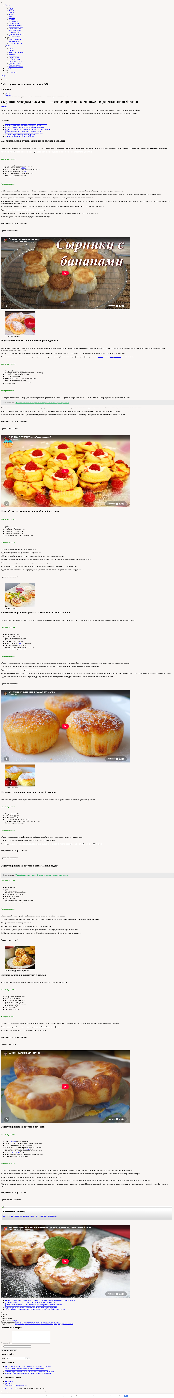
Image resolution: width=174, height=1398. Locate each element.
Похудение (8, 68)
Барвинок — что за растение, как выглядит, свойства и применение (28, 1373)
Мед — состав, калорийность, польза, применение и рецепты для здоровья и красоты (44, 1324)
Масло (11, 16)
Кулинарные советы (16, 67)
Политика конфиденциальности (16, 1385)
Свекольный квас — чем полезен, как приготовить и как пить (26, 1370)
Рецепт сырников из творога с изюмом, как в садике (23, 133)
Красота (7, 45)
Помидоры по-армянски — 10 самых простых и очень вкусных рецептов (30, 1302)
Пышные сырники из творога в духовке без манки (23, 131)
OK (126, 1395)
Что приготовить (15, 59)
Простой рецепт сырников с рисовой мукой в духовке (24, 127)
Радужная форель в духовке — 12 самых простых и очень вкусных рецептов (31, 1308)
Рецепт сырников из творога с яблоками (19, 136)
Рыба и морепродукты (16, 34)
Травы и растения (15, 39)
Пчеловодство (14, 23)
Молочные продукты (16, 27)
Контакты (8, 1383)
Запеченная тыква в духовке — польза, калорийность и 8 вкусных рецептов (31, 1306)
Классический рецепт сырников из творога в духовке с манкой (27, 129)
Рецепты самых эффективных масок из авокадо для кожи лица (37, 1322)
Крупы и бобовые (15, 30)
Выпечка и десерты (15, 61)
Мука (11, 14)
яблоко (13, 1142)
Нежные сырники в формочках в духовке (20, 135)
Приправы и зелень (15, 32)
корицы (27, 1149)
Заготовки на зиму (15, 65)
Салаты (11, 50)
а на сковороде (51, 1216)
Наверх (3, 75)
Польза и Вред (4, 79)
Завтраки (12, 54)
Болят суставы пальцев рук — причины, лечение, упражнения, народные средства (33, 1304)
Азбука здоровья (14, 41)
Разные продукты (15, 36)
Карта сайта (9, 1381)
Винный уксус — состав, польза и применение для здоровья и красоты (29, 1372)
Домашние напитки (15, 63)
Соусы (11, 48)
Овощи (11, 12)
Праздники (13, 72)
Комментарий (6, 1343)
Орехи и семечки (15, 29)
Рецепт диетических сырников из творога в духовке (23, 125)
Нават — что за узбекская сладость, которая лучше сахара (24, 1368)
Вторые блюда (14, 58)
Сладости (12, 18)
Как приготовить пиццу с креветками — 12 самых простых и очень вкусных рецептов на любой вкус (40, 1300)
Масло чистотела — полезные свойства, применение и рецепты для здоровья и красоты (35, 1309)
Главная (7, 5)
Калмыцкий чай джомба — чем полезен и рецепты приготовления (28, 1366)
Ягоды (11, 9)
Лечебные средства (15, 43)
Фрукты (11, 10)
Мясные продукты (15, 25)
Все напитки (13, 21)
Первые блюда (14, 56)
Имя (2, 1346)
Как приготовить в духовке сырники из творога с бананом (26, 124)
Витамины (12, 19)
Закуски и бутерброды (16, 52)
